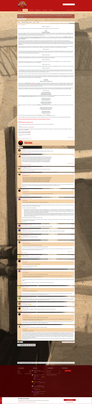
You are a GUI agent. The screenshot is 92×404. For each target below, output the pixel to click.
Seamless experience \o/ (37, 370)
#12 (73, 255)
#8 (73, 224)
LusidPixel (23, 149)
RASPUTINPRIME (25, 235)
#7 (73, 198)
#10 (73, 235)
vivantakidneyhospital (28, 373)
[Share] (74, 24)
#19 (73, 313)
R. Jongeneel (24, 167)
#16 (73, 297)
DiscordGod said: (25, 175)
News (34, 383)
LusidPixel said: (25, 191)
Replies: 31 (24, 24)
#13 (73, 260)
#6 (73, 189)
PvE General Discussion (36, 389)
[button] (22, 10)
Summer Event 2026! (36, 381)
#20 (73, 325)
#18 (73, 307)
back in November (33, 83)
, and (29, 170)
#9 (73, 229)
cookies (25, 400)
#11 (73, 241)
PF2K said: (24, 200)
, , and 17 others (25, 138)
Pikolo (23, 255)
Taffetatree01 (24, 229)
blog (46, 104)
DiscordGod (24, 155)
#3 (73, 155)
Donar (23, 307)
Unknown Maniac (25, 297)
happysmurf (24, 173)
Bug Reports (35, 394)
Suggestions (35, 372)
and (27, 152)
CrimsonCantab (24, 198)
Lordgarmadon (24, 313)
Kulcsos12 (23, 325)
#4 (73, 167)
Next (21, 147)
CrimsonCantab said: (26, 243)
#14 (73, 270)
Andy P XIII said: (25, 272)
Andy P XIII (24, 241)
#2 (73, 149)
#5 (73, 173)
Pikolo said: (24, 262)
